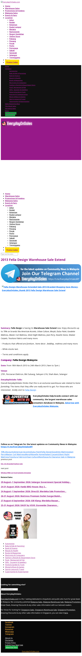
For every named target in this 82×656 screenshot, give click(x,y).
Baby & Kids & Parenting (17, 73)
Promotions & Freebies (15, 11)
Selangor (13, 55)
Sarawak (13, 53)
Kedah (12, 22)
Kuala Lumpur (15, 27)
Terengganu (14, 57)
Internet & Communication (18, 94)
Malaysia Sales (11, 13)
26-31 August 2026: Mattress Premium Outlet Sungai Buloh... (31, 496)
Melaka (12, 29)
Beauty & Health (14, 78)
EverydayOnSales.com (9, 599)
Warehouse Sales (12, 8)
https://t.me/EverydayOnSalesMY (17, 446)
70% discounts (7, 452)
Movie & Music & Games (17, 97)
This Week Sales (10, 106)
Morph (28, 454)
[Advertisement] (41, 144)
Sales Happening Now (12, 104)
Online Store (14, 36)
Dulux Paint (35, 452)
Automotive (13, 71)
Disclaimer (9, 640)
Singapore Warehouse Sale (46, 610)
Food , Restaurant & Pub (17, 87)
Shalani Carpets (51, 454)
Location (9, 18)
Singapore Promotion (66, 610)
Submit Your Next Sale (14, 645)
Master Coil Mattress (15, 454)
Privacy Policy (10, 643)
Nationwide (14, 32)
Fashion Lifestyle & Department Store (22, 85)
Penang (12, 41)
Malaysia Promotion (72, 602)
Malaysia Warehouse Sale (53, 602)
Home (7, 6)
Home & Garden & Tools (17, 92)
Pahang (12, 39)
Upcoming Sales (10, 108)
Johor (11, 20)
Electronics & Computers (17, 83)
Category (8, 69)
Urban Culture (31, 457)
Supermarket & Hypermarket (19, 101)
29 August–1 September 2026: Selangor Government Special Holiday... (36, 482)
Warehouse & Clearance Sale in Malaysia (56, 457)
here (66, 613)
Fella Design (30, 390)
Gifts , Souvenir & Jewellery (18, 90)
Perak (11, 43)
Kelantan (13, 25)
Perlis (11, 46)
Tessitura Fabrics (17, 457)
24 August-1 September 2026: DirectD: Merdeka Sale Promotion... (33, 491)
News (7, 111)
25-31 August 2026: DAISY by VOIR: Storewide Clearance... (29, 505)
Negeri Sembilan (16, 34)
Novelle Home (37, 454)
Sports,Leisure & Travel (17, 99)
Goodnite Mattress (61, 452)
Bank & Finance (14, 76)
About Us (9, 638)
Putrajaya (13, 48)
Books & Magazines (16, 80)
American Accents (22, 452)
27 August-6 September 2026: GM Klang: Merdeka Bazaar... (30, 500)
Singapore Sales (27, 610)
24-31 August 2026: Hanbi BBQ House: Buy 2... (23, 486)
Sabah (12, 50)
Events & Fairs (11, 15)
